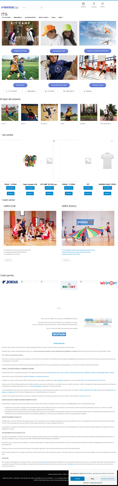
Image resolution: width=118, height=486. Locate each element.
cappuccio (4, 392)
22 (98, 380)
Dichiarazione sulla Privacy (96, 482)
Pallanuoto (87, 372)
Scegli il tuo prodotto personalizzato (97, 51)
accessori (44, 462)
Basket (51, 372)
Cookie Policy (86, 482)
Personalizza (10, 188)
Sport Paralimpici (30, 376)
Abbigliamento (18, 17)
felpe (95, 390)
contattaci (70, 464)
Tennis (106, 372)
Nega (92, 479)
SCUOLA (53, 17)
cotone (81, 390)
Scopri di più (8, 260)
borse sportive (92, 380)
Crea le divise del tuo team (59, 85)
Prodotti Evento (43, 17)
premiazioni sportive (43, 376)
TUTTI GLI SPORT (6, 17)
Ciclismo (66, 372)
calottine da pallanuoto (36, 386)
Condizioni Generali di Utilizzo (55, 474)
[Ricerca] (41, 7)
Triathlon (112, 372)
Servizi (60, 17)
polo (91, 390)
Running (98, 372)
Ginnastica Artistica (75, 372)
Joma (81, 396)
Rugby (102, 372)
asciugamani (60, 380)
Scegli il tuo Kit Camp (20, 51)
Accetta (77, 479)
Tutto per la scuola (97, 85)
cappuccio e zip (13, 392)
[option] (11, 91)
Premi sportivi (20, 85)
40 (100, 380)
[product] (10, 161)
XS (79, 380)
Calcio (62, 372)
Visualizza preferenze (107, 479)
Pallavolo (93, 372)
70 (102, 380)
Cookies (65, 474)
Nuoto (82, 372)
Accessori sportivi (30, 17)
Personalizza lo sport (59, 51)
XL (86, 380)
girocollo (111, 390)
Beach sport (56, 372)
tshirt (76, 390)
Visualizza (10, 193)
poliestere (87, 390)
